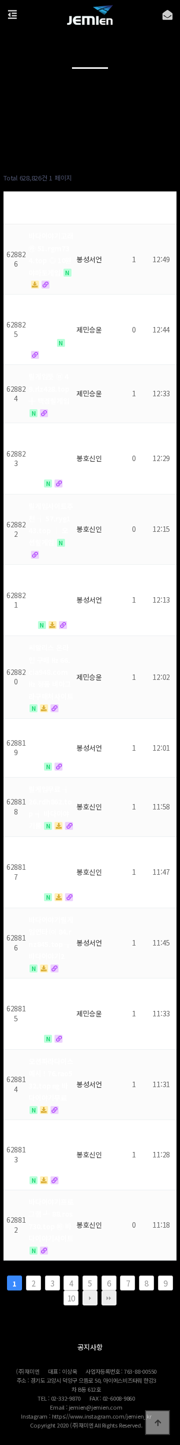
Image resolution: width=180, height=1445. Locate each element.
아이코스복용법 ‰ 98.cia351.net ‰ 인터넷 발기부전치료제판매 (50, 872)
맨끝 (109, 1297)
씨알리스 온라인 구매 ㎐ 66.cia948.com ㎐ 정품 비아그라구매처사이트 (50, 671)
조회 (134, 208)
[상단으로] (157, 1422)
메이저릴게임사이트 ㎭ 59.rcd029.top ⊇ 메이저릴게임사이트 (50, 600)
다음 (90, 1297)
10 (71, 1297)
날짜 (161, 208)
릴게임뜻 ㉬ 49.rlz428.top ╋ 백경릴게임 (49, 388)
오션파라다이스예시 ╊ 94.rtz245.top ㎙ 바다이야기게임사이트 (50, 459)
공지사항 (90, 1347)
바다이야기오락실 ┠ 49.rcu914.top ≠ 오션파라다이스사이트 (50, 1014)
